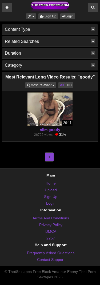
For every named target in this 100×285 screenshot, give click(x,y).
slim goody (50, 130)
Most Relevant (43, 85)
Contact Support (51, 259)
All (62, 85)
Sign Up (50, 16)
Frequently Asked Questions (50, 253)
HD (69, 85)
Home (51, 183)
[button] (31, 16)
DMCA (50, 231)
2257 (50, 238)
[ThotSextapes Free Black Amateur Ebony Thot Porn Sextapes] (50, 6)
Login (69, 16)
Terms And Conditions (50, 218)
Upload (51, 190)
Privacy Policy (50, 225)
